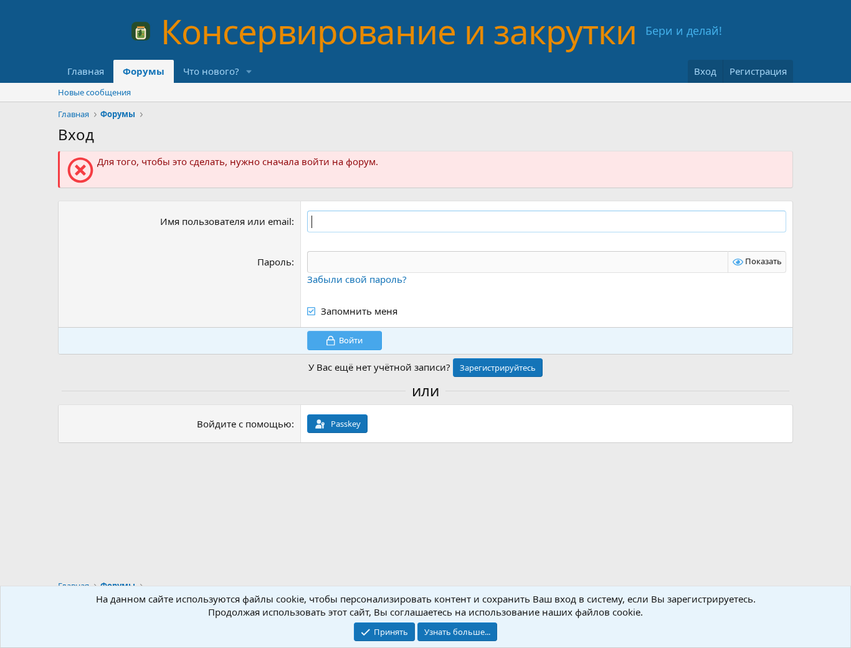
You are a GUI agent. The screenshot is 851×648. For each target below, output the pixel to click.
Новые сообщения (94, 92)
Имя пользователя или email (226, 221)
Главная (85, 71)
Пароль (274, 261)
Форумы (143, 71)
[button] (249, 71)
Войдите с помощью (244, 423)
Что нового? (211, 71)
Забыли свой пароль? (357, 279)
